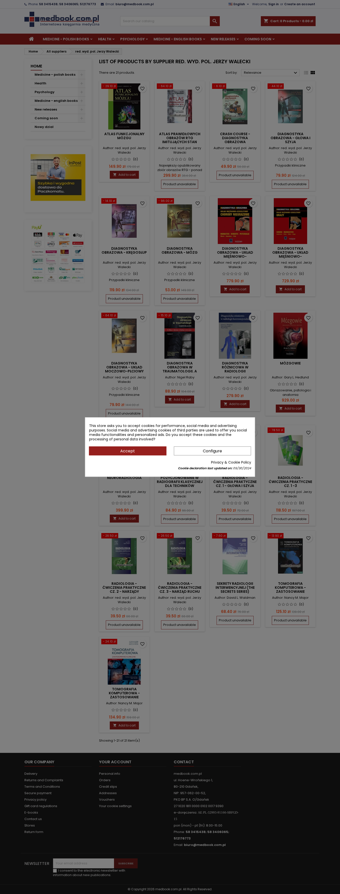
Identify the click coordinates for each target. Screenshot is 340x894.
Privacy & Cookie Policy (231, 462)
